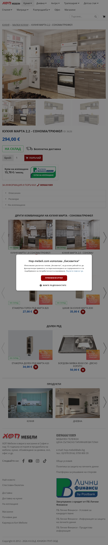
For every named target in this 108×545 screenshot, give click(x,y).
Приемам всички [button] (54, 278)
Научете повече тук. (75, 271)
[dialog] (54, 272)
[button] (54, 285)
